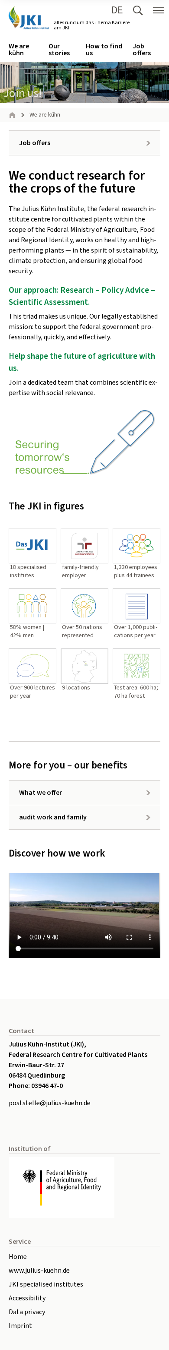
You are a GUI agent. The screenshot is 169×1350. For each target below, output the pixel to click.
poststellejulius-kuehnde (50, 1103)
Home (18, 1256)
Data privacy (27, 1312)
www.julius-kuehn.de (39, 1270)
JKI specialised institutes (46, 1284)
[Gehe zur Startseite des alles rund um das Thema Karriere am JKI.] (28, 18)
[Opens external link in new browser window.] (84, 1188)
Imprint (20, 1326)
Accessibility (27, 1298)
